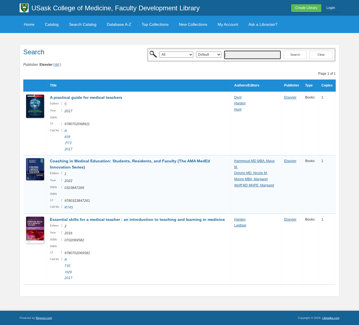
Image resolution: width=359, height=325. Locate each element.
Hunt (237, 109)
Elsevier (290, 97)
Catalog (52, 24)
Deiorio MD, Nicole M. (251, 173)
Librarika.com (330, 317)
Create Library (306, 8)
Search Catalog (82, 24)
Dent (237, 97)
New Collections (193, 24)
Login (330, 8)
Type (309, 85)
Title (53, 85)
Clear (321, 54)
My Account (228, 24)
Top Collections (155, 24)
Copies (327, 85)
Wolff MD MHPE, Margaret (254, 185)
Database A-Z (119, 24)
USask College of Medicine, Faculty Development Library (115, 8)
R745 (69, 207)
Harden (240, 103)
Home (29, 24)
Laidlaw (240, 225)
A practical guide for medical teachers (86, 97)
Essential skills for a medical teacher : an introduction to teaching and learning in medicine (137, 219)
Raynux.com (44, 317)
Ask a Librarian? (262, 24)
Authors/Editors (246, 85)
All (57, 65)
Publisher (291, 85)
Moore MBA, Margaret (251, 179)
